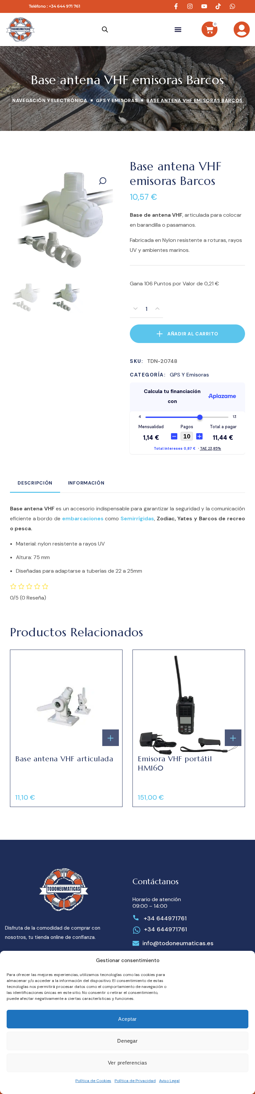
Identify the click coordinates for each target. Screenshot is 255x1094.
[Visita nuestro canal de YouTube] (205, 6)
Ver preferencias (127, 1062)
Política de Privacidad (135, 1080)
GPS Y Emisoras (117, 100)
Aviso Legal (169, 1080)
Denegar (127, 1041)
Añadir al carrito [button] (110, 737)
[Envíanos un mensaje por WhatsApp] (233, 6)
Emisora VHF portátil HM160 (175, 763)
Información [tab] (86, 483)
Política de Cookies (93, 1080)
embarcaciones (83, 518)
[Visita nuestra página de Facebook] (177, 6)
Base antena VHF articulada (64, 758)
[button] (178, 29)
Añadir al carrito (192, 334)
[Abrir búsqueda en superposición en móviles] (105, 29)
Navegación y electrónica (49, 100)
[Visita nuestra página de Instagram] (191, 6)
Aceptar (127, 1019)
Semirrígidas (137, 518)
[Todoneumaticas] (21, 29)
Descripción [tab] (35, 483)
